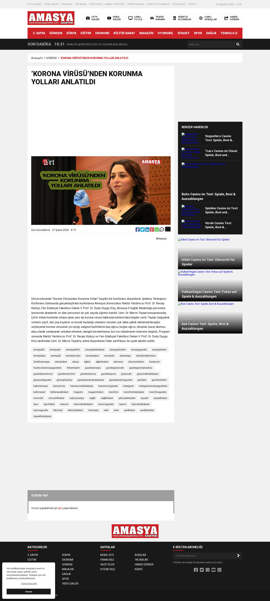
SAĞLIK (211, 33)
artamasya (125, 355)
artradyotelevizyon (146, 355)
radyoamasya (77, 398)
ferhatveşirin (73, 367)
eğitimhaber (102, 361)
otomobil (38, 398)
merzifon (113, 392)
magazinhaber (95, 392)
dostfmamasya (41, 361)
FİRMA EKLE (107, 559)
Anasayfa (37, 58)
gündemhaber (159, 380)
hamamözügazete (108, 386)
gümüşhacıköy (64, 380)
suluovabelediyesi (83, 404)
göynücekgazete (42, 380)
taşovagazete (40, 410)
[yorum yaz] (161, 230)
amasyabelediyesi (94, 349)
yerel (116, 410)
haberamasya (40, 386)
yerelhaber (129, 410)
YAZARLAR (80, 4)
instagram (128, 386)
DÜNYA (71, 33)
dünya (75, 361)
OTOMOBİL (165, 33)
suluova (64, 404)
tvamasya (93, 410)
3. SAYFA (39, 33)
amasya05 (38, 349)
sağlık (92, 398)
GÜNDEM (55, 33)
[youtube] (213, 570)
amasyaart (55, 349)
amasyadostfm (118, 349)
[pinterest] (152, 230)
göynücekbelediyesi (147, 373)
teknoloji (57, 410)
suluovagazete (106, 404)
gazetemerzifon (66, 373)
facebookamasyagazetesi (47, 367)
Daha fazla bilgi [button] (29, 583)
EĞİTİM (86, 33)
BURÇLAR (67, 4)
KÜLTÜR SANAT (124, 33)
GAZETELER (96, 4)
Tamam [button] (28, 592)
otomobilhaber (56, 398)
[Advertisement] (258, 108)
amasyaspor (92, 355)
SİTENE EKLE (179, 4)
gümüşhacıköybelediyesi (91, 380)
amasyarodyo (73, 355)
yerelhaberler (147, 410)
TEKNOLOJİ (229, 33)
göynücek (126, 373)
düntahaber (61, 361)
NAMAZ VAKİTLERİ (114, 4)
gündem (142, 380)
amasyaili (56, 355)
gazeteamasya (93, 367)
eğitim (87, 361)
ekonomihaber (136, 361)
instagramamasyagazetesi (153, 386)
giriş (60, 508)
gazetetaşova (108, 373)
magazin (78, 392)
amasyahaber (159, 349)
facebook (154, 361)
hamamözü (59, 386)
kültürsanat (39, 392)
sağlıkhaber (107, 398)
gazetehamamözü (43, 373)
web (106, 410)
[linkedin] (147, 230)
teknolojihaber (75, 410)
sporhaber (49, 404)
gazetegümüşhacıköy (140, 367)
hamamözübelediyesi (81, 386)
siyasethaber (160, 398)
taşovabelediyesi (141, 404)
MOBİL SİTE (107, 554)
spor (35, 404)
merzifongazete (157, 392)
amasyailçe (39, 355)
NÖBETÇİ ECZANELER (158, 4)
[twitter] (142, 230)
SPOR (198, 33)
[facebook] (138, 230)
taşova (122, 404)
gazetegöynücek (115, 367)
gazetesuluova (88, 373)
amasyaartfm (73, 349)
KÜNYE (192, 4)
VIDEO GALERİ (51, 4)
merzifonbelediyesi (134, 392)
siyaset (144, 398)
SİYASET (184, 33)
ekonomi (118, 361)
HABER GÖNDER (144, 564)
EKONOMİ (102, 33)
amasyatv (109, 355)
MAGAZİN (146, 33)
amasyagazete (139, 349)
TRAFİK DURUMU (135, 4)
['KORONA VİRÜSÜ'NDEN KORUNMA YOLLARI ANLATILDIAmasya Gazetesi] (51, 17)
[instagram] (208, 570)
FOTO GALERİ (34, 4)
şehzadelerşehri (126, 398)
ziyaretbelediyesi (42, 416)
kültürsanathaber (59, 392)
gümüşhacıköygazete (120, 380)
